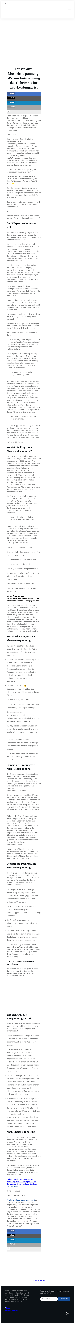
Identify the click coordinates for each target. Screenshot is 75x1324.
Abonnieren (64, 1299)
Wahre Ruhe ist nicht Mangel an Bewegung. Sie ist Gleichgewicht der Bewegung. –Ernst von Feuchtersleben (22, 1181)
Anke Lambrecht (28, 1200)
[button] (11, 93)
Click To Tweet (12, 1186)
